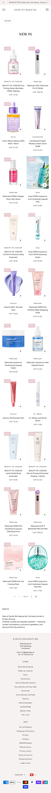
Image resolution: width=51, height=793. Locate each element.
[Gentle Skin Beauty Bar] (25, 9)
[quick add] (20, 74)
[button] (31, 596)
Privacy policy (25, 751)
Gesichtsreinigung (25, 667)
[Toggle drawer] (3, 10)
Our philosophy (25, 727)
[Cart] (47, 9)
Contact (25, 739)
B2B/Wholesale (25, 743)
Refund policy (25, 747)
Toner (25, 675)
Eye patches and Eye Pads (26, 687)
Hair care (25, 715)
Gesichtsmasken (25, 703)
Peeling (25, 699)
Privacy (25, 735)
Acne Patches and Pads (25, 695)
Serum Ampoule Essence (25, 683)
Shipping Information (25, 731)
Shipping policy (25, 759)
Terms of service (25, 755)
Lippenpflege (25, 707)
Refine (8, 21)
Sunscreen (25, 691)
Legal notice (25, 763)
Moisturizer (25, 679)
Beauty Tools (25, 711)
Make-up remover (25, 671)
